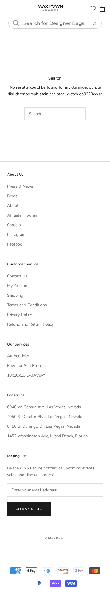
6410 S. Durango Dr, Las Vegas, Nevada (43, 426)
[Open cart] (102, 9)
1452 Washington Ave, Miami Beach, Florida (47, 436)
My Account (18, 286)
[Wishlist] (92, 8)
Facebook (15, 244)
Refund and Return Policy (30, 324)
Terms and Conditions (27, 305)
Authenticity (18, 356)
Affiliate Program (22, 215)
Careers (14, 225)
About (12, 205)
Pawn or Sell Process (26, 365)
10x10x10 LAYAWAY (26, 375)
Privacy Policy (19, 314)
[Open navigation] (8, 9)
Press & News (20, 186)
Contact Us (17, 276)
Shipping (15, 295)
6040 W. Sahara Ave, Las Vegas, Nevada (44, 407)
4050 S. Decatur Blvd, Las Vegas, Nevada (44, 416)
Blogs (12, 196)
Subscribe (29, 509)
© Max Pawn (55, 538)
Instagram (16, 234)
